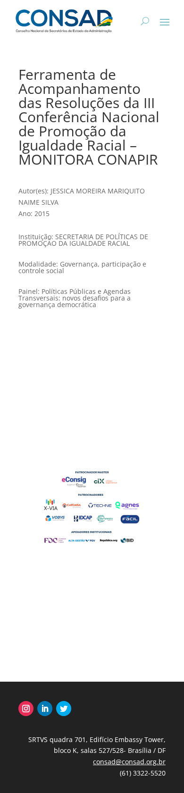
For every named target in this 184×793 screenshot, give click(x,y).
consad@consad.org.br (129, 761)
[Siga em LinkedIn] (44, 708)
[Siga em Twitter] (63, 708)
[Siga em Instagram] (25, 708)
